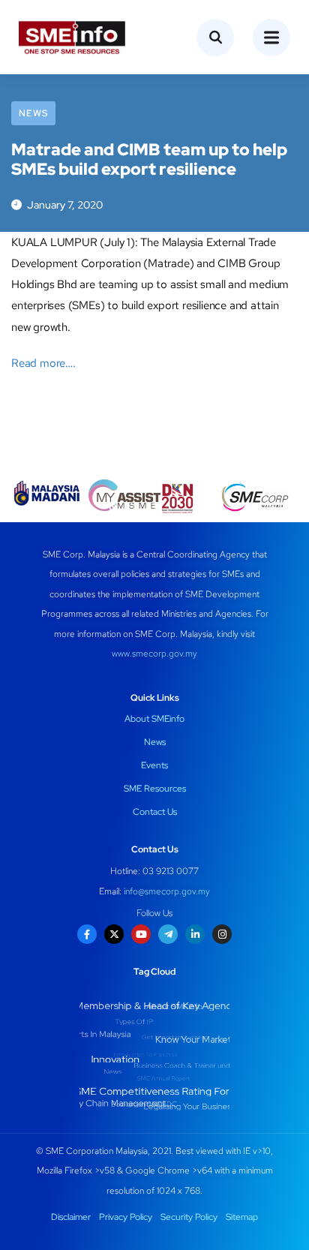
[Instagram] (222, 934)
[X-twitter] (114, 934)
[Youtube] (141, 934)
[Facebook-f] (87, 934)
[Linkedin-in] (195, 934)
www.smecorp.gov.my (154, 654)
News (33, 113)
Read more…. (43, 363)
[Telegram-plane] (168, 934)
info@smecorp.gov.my (167, 891)
